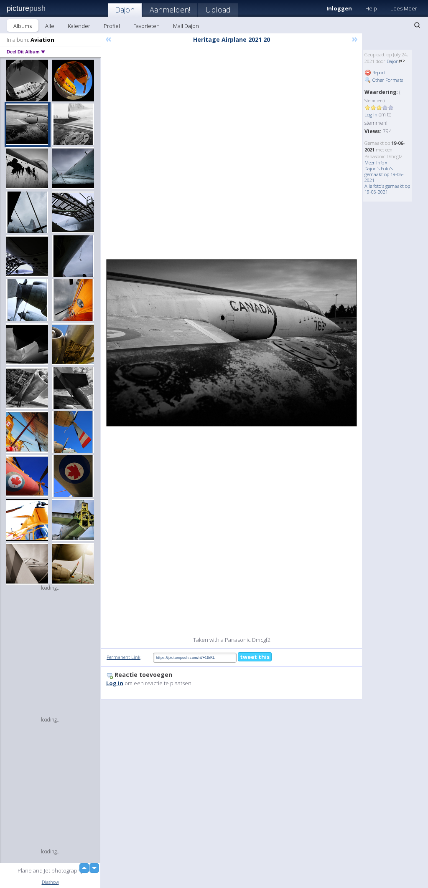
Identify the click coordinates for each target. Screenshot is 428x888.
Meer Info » (375, 162)
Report (378, 72)
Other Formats (387, 80)
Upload (218, 10)
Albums (22, 26)
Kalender (79, 26)
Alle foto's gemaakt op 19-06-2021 (387, 189)
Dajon (125, 10)
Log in (370, 114)
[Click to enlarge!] (231, 342)
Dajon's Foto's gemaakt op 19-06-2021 (384, 174)
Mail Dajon (186, 26)
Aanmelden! (170, 10)
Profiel (112, 26)
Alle (49, 26)
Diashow (50, 882)
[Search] (417, 25)
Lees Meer (403, 8)
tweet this (255, 657)
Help (371, 8)
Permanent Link (123, 657)
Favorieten (146, 26)
